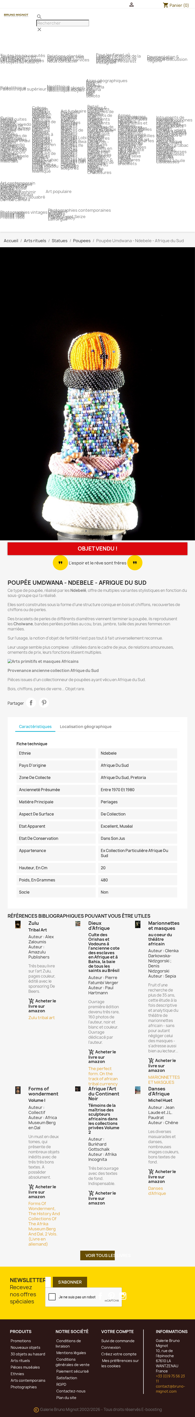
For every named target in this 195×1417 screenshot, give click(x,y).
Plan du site (66, 1397)
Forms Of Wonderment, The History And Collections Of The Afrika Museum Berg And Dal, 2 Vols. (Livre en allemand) (44, 1224)
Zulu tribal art (41, 1017)
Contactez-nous (71, 1391)
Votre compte (117, 1331)
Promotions (20, 1340)
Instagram (123, 1296)
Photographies (23, 1387)
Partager (31, 703)
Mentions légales (71, 1352)
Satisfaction (66, 1377)
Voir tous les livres (100, 1255)
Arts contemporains (27, 1380)
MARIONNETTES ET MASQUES (164, 1079)
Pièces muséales (25, 1367)
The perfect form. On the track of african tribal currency (103, 1076)
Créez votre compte (119, 1354)
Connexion (111, 1347)
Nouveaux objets (25, 1347)
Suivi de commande (118, 1340)
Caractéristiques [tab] (35, 726)
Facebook (100, 1296)
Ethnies (17, 1373)
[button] (14, 394)
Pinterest (44, 703)
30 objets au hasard (27, 1354)
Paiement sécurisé (72, 1371)
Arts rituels (20, 1360)
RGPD (61, 1384)
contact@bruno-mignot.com (170, 1389)
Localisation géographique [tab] (85, 726)
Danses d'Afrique (157, 1190)
